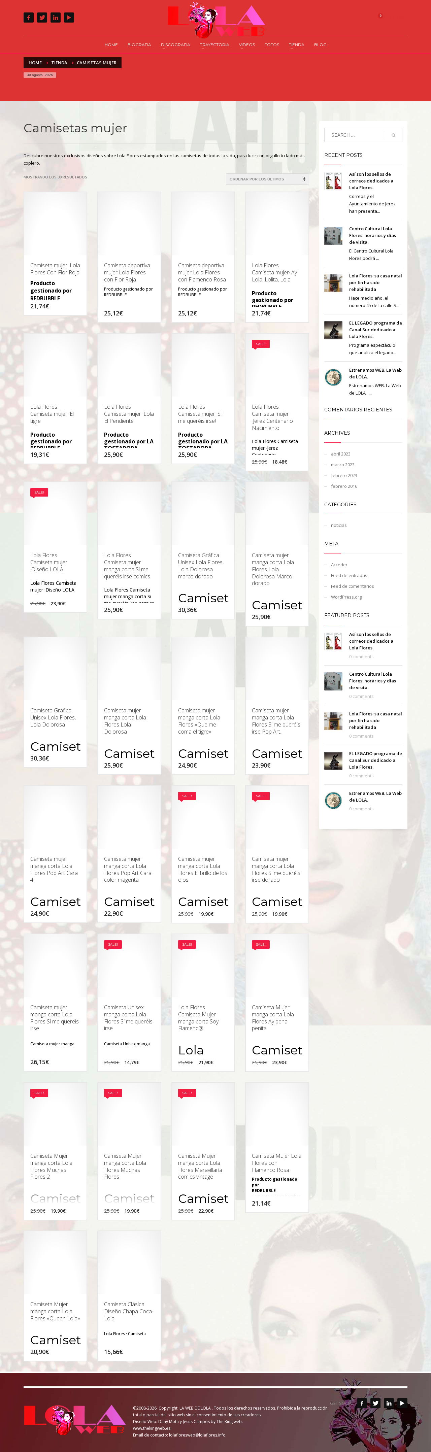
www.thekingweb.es (151, 1428)
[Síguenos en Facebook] (362, 1403)
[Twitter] (42, 17)
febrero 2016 (344, 486)
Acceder (339, 565)
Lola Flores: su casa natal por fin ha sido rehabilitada (375, 282)
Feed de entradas (349, 575)
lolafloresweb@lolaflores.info (197, 1435)
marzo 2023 (343, 465)
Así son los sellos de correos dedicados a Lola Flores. (371, 181)
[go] (393, 135)
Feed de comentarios (352, 586)
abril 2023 (341, 454)
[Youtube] (69, 17)
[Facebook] (29, 17)
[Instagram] (56, 17)
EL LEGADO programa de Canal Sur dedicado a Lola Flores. (375, 329)
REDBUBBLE (45, 298)
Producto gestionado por (128, 289)
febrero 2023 (344, 475)
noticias (339, 525)
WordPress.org (346, 597)
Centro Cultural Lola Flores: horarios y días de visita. (372, 235)
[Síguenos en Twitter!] (375, 1403)
